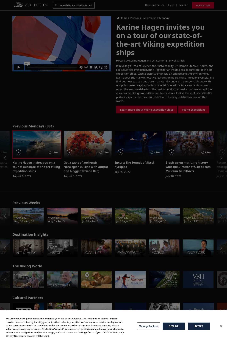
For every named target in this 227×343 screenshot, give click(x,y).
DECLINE (174, 326)
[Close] (221, 326)
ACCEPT (199, 326)
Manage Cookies (148, 326)
